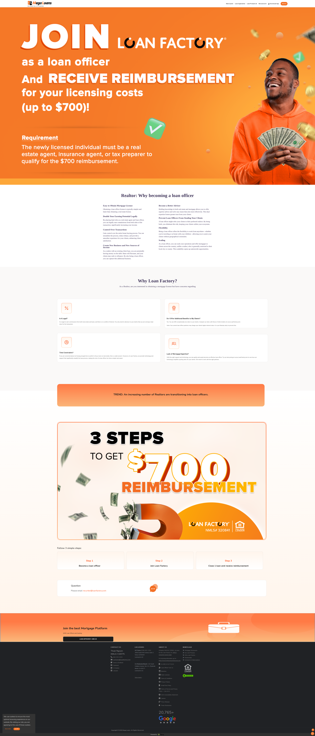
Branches (163, 671)
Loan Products (251, 4)
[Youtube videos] (313, 730)
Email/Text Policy (166, 685)
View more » (138, 677)
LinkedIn (115, 671)
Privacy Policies (165, 682)
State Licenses (165, 675)
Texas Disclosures (166, 705)
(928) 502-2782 (146, 650)
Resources (262, 4)
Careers (163, 698)
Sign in (284, 3)
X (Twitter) (116, 668)
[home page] (39, 2)
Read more (8, 729)
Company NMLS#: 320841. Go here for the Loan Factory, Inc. (169, 653)
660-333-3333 (117, 657)
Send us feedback (118, 663)
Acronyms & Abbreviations (192, 660)
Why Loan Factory (190, 655)
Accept (17, 729)
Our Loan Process (190, 653)
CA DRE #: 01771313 (167, 664)
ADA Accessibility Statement (169, 695)
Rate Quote (229, 4)
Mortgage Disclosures (191, 650)
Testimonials (188, 658)
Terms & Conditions (166, 678)
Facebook (116, 665)
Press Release (165, 702)
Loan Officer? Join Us (167, 668)
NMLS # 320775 (118, 654)
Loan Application (240, 4)
